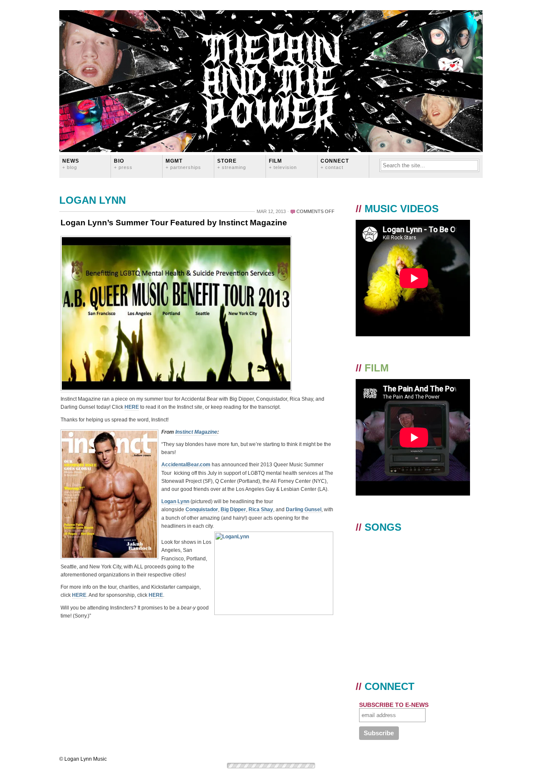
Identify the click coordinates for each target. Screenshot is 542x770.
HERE (131, 407)
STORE (231, 163)
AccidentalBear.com (185, 465)
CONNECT (335, 163)
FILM (283, 163)
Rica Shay (261, 509)
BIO (123, 163)
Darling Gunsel (303, 509)
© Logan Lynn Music (83, 759)
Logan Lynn (175, 501)
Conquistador (201, 509)
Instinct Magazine (196, 432)
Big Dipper (233, 509)
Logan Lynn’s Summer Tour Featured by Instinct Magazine (174, 222)
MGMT (183, 163)
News (70, 163)
